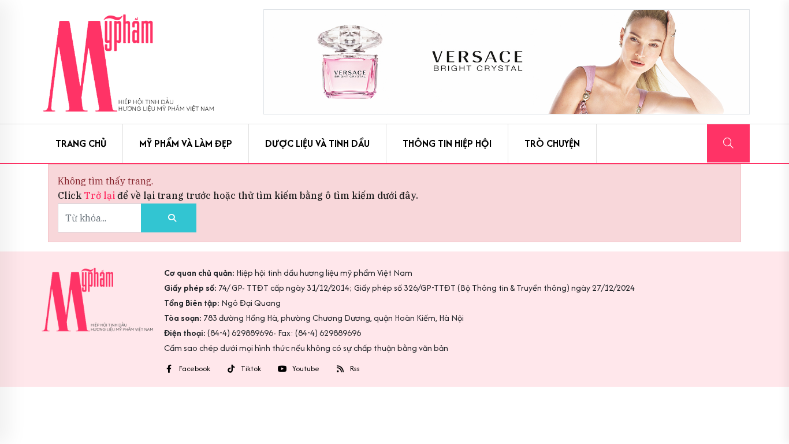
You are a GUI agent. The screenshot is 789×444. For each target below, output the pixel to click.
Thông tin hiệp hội (447, 143)
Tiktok (251, 369)
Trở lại (100, 195)
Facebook (194, 369)
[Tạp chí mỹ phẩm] (128, 61)
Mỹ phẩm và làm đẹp (185, 143)
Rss (355, 369)
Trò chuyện (552, 143)
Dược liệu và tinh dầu (317, 143)
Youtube (305, 369)
